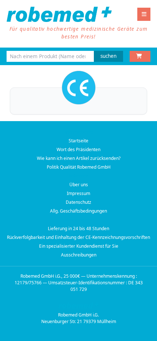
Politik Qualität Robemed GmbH (79, 167)
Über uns (78, 184)
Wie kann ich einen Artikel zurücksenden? (78, 158)
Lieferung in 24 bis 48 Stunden (78, 228)
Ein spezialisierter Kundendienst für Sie (78, 246)
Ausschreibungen (78, 255)
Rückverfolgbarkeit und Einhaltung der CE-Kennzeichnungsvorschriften (78, 237)
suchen (108, 56)
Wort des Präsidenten (78, 149)
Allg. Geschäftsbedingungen (78, 211)
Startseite (78, 141)
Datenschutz (78, 202)
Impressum (78, 193)
